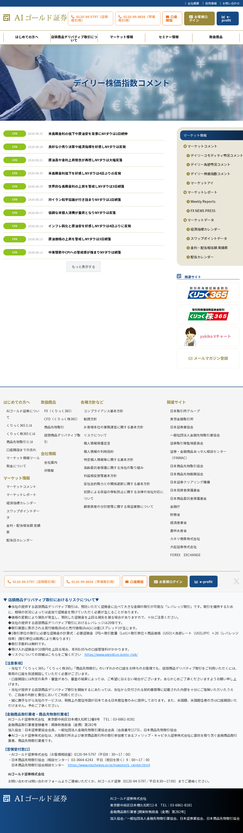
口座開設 (172, 18)
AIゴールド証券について (22, 414)
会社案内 (50, 462)
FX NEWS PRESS (202, 210)
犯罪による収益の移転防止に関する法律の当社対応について (124, 494)
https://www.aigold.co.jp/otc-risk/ (111, 654)
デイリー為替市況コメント (210, 164)
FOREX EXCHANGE (185, 554)
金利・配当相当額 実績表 (209, 247)
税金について (16, 465)
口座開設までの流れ (21, 449)
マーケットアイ (202, 182)
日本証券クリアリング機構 (190, 482)
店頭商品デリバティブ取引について (74, 38)
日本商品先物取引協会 (186, 465)
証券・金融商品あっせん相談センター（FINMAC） (198, 454)
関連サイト (176, 402)
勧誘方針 (90, 418)
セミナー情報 (169, 36)
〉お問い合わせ (230, 3)
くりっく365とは (19, 425)
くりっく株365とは (20, 433)
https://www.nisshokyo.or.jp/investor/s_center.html (109, 765)
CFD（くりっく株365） (61, 418)
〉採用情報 (209, 3)
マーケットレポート (202, 192)
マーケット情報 (121, 36)
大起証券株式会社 (183, 546)
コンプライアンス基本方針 (103, 410)
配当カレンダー (202, 257)
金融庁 (175, 506)
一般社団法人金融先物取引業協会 (195, 435)
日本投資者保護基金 (185, 490)
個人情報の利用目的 (99, 451)
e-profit (226, 18)
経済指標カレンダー (205, 229)
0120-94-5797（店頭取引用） (89, 18)
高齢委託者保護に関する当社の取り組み (114, 467)
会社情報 (48, 453)
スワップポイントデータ (208, 238)
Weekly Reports (202, 201)
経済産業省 (178, 522)
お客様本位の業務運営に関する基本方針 (114, 427)
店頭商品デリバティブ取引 (62, 438)
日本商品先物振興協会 (186, 474)
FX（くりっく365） (59, 410)
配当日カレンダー (19, 540)
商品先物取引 (54, 427)
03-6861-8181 (181, 805)
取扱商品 (216, 36)
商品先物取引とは (19, 441)
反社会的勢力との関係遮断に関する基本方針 (117, 483)
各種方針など (92, 402)
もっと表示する (83, 266)
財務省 (175, 514)
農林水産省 (178, 530)
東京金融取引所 (181, 418)
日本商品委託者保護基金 (188, 498)
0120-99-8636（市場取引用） (136, 18)
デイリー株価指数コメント (210, 173)
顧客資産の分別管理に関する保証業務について (119, 506)
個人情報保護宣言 (97, 443)
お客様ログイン (198, 18)
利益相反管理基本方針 (100, 475)
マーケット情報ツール (23, 457)
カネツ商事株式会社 (185, 538)
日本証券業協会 (181, 427)
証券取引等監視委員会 (186, 443)
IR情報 (49, 470)
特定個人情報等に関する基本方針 (109, 459)
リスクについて (95, 435)
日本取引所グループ (185, 410)
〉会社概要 (192, 3)
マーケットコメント (202, 146)
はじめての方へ (26, 36)
